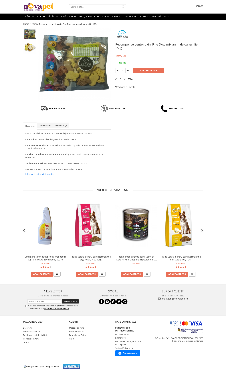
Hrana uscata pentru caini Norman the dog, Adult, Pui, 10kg (181, 258)
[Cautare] (123, 6)
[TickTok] (113, 301)
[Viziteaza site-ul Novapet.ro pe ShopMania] (71, 366)
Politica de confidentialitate (35, 335)
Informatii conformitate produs (39, 174)
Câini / (35, 23)
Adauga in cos (148, 70)
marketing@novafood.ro (174, 298)
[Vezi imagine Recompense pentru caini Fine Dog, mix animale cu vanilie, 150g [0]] (29, 34)
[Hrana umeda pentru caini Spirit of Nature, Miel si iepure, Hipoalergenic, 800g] (136, 226)
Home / (27, 23)
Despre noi (28, 327)
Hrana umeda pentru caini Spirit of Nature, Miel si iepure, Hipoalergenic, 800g (135, 258)
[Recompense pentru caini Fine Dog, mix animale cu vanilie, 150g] (74, 64)
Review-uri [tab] (60, 125)
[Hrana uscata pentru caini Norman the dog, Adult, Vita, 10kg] (91, 225)
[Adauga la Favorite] (57, 274)
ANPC (71, 338)
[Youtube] (107, 301)
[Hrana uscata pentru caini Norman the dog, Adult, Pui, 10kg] (181, 225)
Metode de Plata (76, 327)
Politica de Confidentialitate (56, 308)
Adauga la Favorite (126, 86)
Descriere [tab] (29, 126)
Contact (26, 342)
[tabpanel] (74, 64)
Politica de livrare (31, 338)
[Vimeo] (119, 301)
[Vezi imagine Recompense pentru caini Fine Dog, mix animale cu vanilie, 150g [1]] (29, 47)
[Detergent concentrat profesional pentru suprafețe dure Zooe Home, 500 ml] (46, 226)
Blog (167, 16)
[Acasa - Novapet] (38, 6)
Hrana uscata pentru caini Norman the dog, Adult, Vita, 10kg (91, 258)
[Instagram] (124, 301)
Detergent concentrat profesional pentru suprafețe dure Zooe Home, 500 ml (46, 258)
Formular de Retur (77, 335)
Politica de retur (76, 331)
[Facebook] (101, 301)
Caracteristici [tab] (45, 125)
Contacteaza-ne (130, 353)
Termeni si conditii (31, 331)
